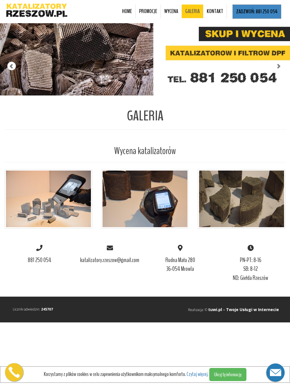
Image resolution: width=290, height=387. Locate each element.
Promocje (148, 11)
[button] (7, 47)
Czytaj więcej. (198, 374)
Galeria (192, 11)
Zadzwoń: (257, 11)
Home (127, 11)
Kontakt (215, 11)
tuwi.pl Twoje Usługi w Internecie (243, 309)
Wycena (171, 11)
